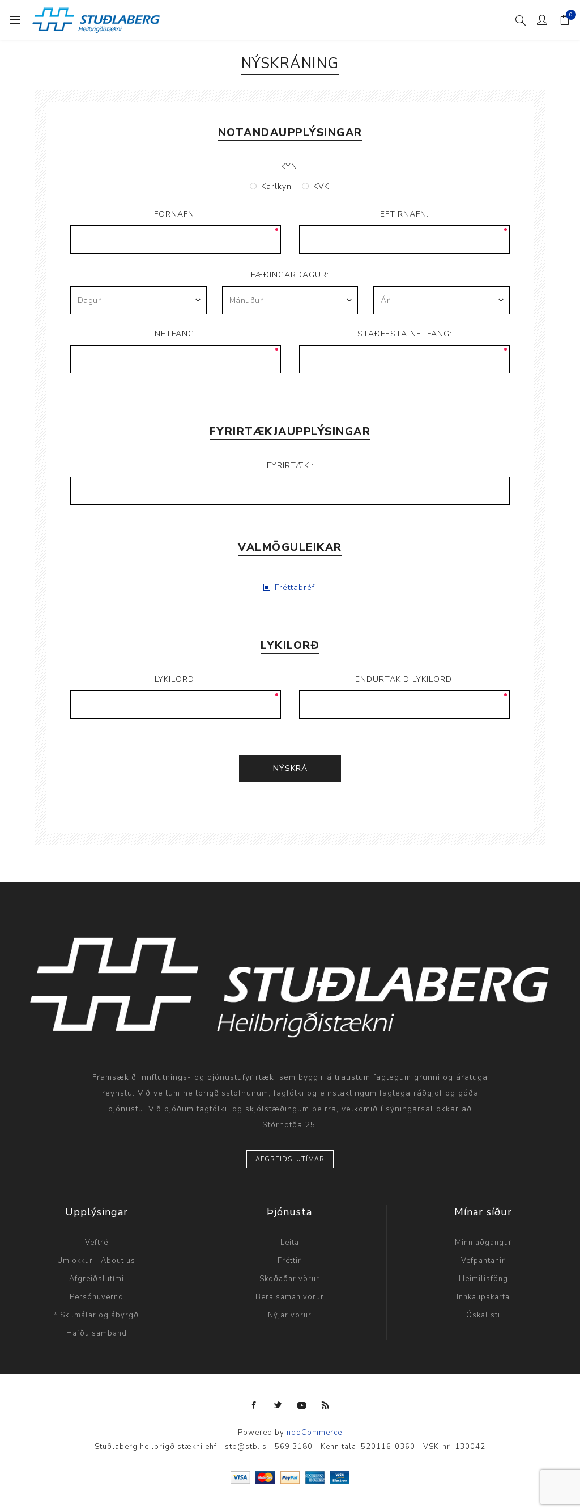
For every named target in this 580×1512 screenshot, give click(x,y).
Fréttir (289, 1261)
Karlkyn (276, 186)
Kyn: (290, 166)
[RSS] (326, 1405)
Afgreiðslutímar (290, 1159)
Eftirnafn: (404, 214)
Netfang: (176, 333)
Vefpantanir (483, 1261)
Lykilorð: (176, 679)
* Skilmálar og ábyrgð (96, 1315)
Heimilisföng (483, 1279)
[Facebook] (254, 1405)
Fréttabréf (295, 587)
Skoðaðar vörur (289, 1279)
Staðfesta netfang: (404, 333)
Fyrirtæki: (290, 465)
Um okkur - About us (96, 1261)
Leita (289, 1242)
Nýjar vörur (290, 1315)
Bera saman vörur (289, 1297)
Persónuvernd (96, 1297)
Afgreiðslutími (96, 1279)
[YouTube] (302, 1405)
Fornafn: (175, 214)
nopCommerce (314, 1432)
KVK (321, 186)
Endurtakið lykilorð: (404, 679)
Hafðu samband (96, 1333)
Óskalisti (483, 1315)
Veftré (96, 1242)
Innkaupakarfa (483, 1297)
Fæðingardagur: (290, 274)
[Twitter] (278, 1405)
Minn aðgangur (483, 1242)
